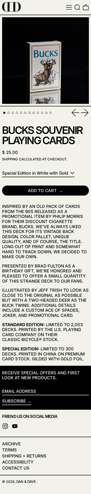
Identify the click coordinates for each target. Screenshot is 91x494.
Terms (9, 449)
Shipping (10, 159)
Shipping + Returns (24, 455)
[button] (77, 7)
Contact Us (15, 468)
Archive (11, 443)
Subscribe (14, 401)
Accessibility (17, 462)
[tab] (4, 113)
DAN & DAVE (26, 482)
